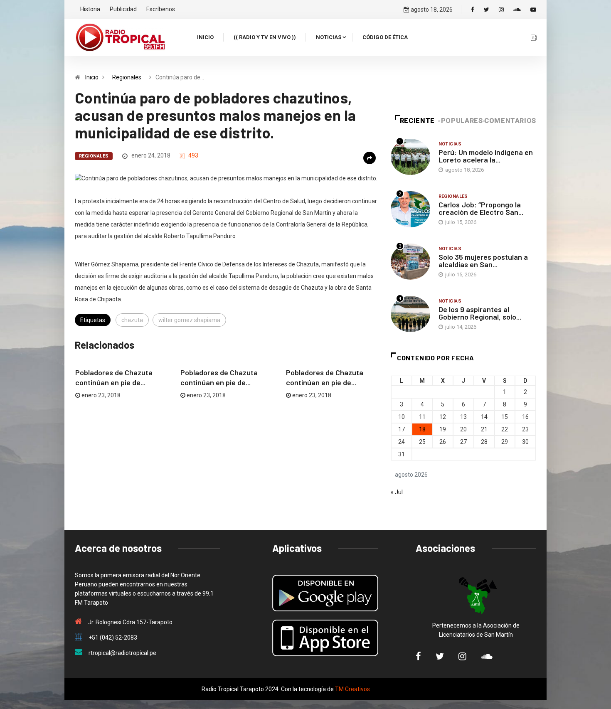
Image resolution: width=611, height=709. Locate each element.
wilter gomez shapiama (189, 320)
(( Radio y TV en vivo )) (265, 37)
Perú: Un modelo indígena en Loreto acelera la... (486, 156)
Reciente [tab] (417, 121)
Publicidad (123, 9)
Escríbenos (160, 9)
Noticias (328, 37)
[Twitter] (486, 9)
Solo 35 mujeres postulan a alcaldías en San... (483, 260)
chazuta (132, 320)
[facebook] (472, 9)
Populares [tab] (462, 121)
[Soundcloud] (517, 9)
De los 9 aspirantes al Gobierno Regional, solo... (480, 313)
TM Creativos (352, 689)
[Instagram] (501, 9)
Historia (90, 9)
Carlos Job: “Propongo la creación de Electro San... (481, 208)
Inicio (205, 37)
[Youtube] (533, 9)
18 (422, 429)
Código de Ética (385, 37)
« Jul (397, 492)
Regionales (126, 77)
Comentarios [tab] (510, 121)
